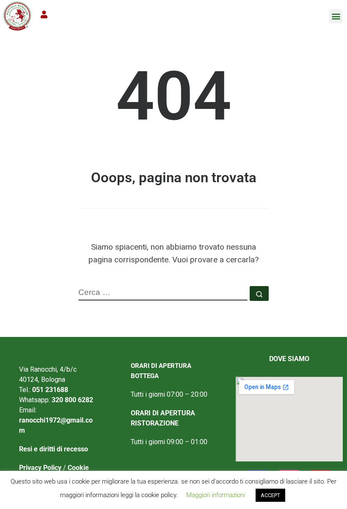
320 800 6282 (72, 400)
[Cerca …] (259, 293)
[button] (336, 16)
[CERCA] (163, 293)
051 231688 (50, 390)
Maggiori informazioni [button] (215, 495)
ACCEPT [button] (270, 495)
